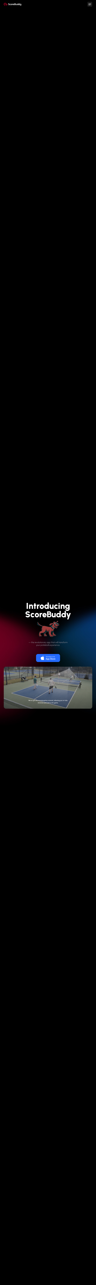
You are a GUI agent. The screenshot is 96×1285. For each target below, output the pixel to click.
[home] (12, 4)
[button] (89, 4)
